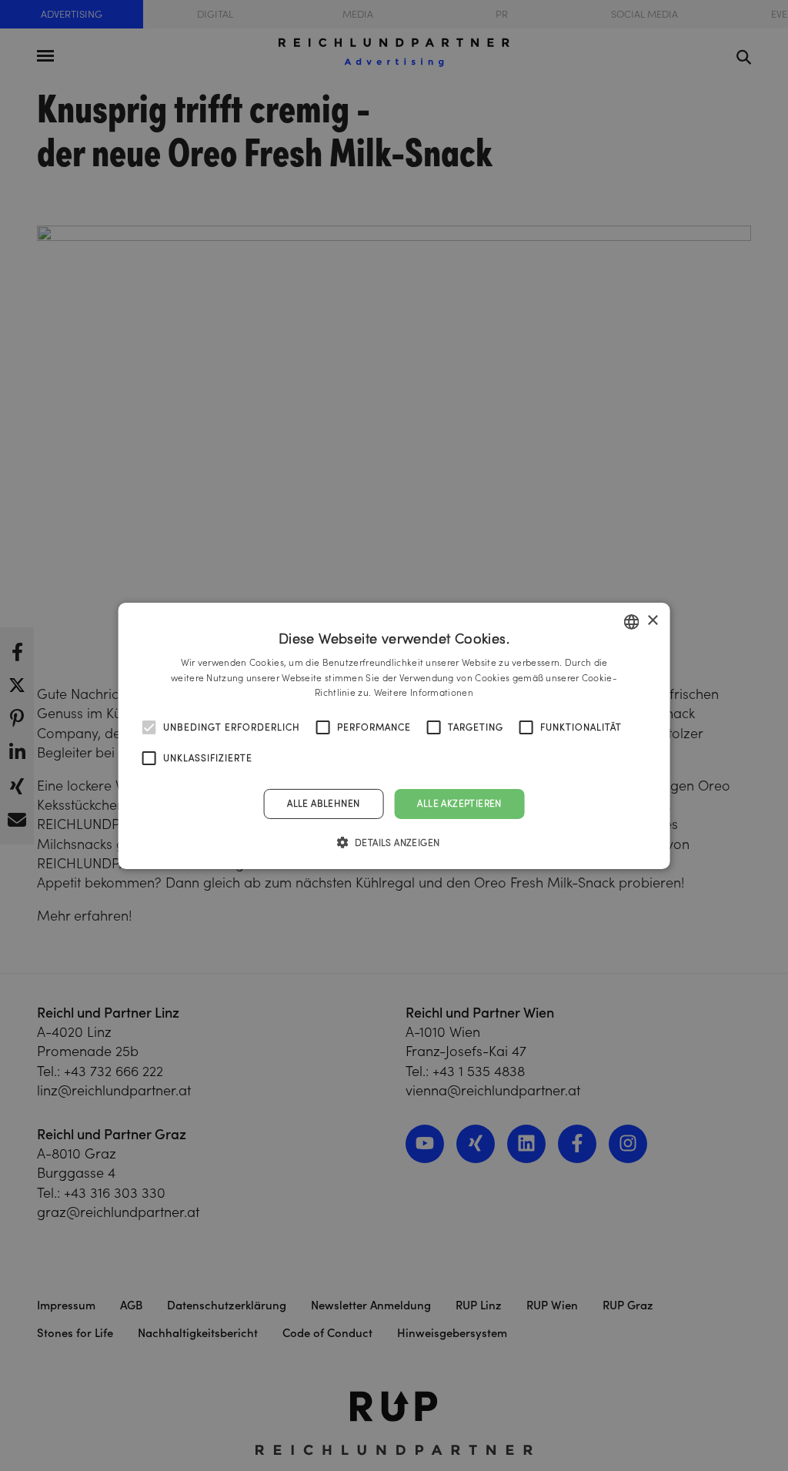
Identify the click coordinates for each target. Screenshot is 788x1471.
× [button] (652, 621)
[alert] (394, 735)
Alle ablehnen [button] (323, 803)
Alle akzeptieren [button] (459, 803)
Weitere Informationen (423, 692)
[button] (394, 842)
